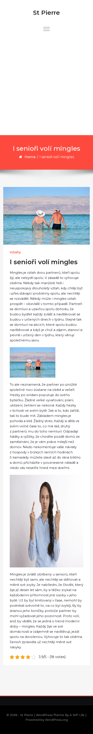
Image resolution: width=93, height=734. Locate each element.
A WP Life (77, 715)
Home (29, 157)
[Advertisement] (46, 86)
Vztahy (15, 252)
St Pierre (46, 12)
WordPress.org (56, 720)
